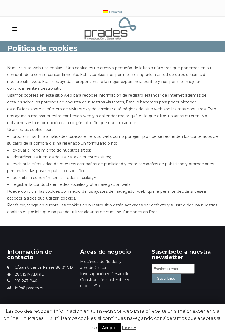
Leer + (129, 327)
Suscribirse (166, 278)
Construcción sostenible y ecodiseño (104, 282)
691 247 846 (25, 281)
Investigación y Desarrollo (105, 273)
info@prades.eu (30, 287)
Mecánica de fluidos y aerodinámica (101, 264)
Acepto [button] (109, 327)
